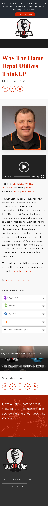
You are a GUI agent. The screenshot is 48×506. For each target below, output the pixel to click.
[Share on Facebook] (5, 386)
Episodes (9, 280)
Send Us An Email (25, 14)
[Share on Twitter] (12, 386)
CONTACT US (12, 428)
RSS (24, 191)
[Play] (5, 176)
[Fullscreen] (42, 176)
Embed (29, 187)
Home (5, 480)
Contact (28, 480)
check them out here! (23, 271)
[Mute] (38, 176)
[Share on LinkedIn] (27, 386)
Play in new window (22, 183)
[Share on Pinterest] (20, 386)
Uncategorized (22, 280)
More (31, 191)
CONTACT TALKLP (14, 487)
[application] (24, 167)
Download (7, 187)
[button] (24, 167)
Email (17, 191)
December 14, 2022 (16, 81)
